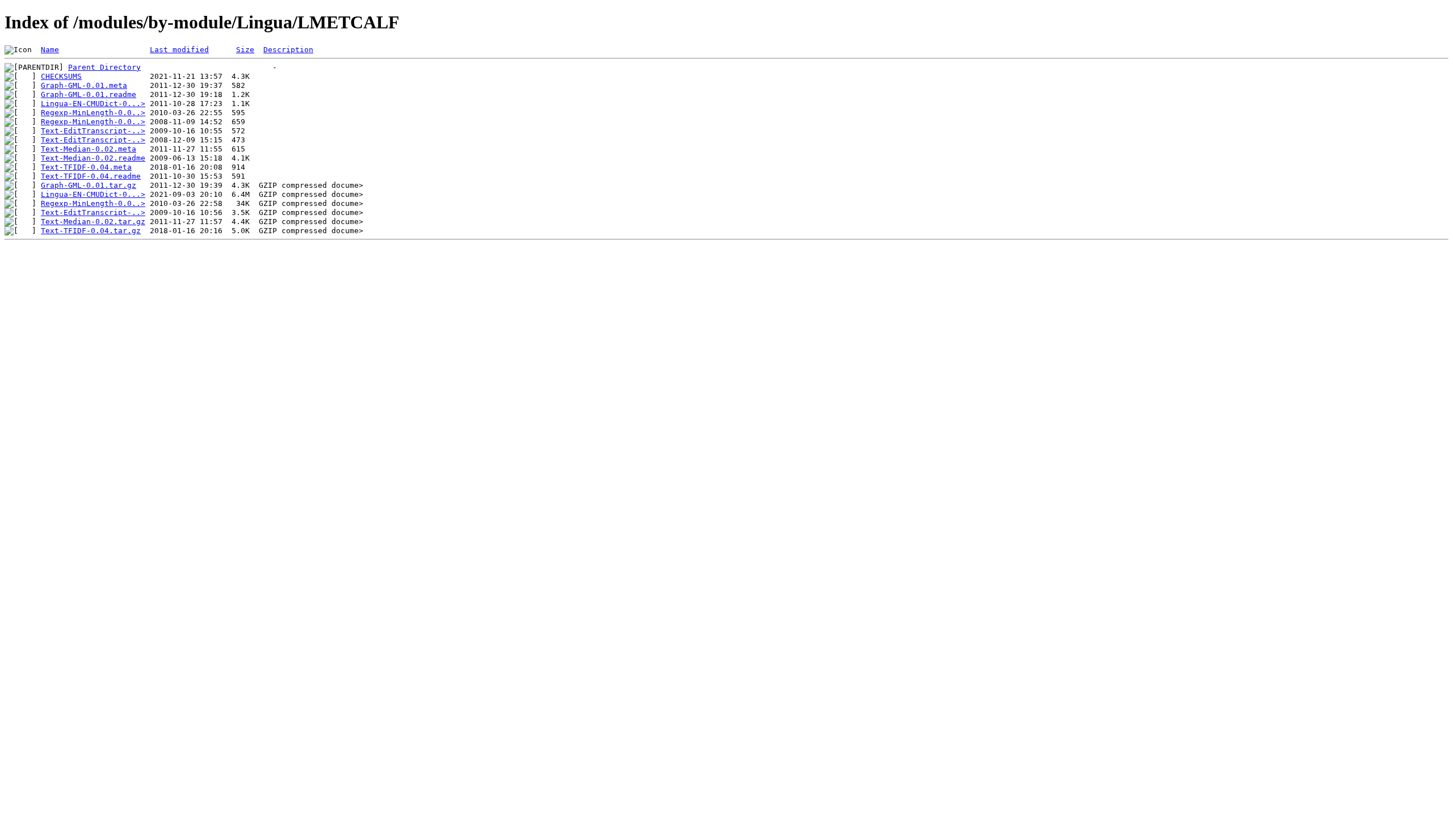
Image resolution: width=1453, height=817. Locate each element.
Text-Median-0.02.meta (88, 149)
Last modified (179, 49)
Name (50, 49)
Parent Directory (104, 67)
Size (245, 49)
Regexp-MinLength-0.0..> (93, 112)
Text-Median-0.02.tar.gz (93, 221)
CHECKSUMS (61, 76)
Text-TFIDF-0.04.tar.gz (91, 230)
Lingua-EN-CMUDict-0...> (93, 103)
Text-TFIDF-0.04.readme (91, 176)
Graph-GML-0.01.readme (88, 94)
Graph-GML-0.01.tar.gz (88, 185)
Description (288, 49)
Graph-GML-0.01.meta (84, 85)
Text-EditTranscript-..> (93, 131)
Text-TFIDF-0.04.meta (86, 167)
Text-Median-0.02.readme (93, 158)
